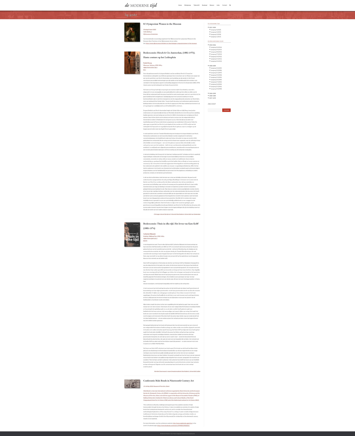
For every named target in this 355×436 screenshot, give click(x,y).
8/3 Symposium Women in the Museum (162, 23)
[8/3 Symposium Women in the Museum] (132, 32)
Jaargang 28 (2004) (216, 79)
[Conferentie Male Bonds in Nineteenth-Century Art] (132, 383)
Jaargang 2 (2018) (216, 34)
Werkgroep (187, 5)
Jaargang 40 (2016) (216, 47)
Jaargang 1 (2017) (216, 36)
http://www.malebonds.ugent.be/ (182, 423)
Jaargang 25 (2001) (216, 86)
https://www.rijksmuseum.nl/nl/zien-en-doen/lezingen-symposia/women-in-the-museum (171, 43)
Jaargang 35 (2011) (216, 59)
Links (218, 5)
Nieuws (212, 5)
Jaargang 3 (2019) (216, 32)
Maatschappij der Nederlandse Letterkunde (184, 433)
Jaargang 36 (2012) (216, 56)
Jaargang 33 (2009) (216, 68)
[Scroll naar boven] (350, 431)
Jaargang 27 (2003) (216, 82)
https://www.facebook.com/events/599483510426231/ (173, 425)
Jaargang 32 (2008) (216, 70)
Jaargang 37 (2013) (216, 54)
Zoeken (226, 110)
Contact (224, 5)
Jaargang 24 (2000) (216, 89)
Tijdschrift (196, 5)
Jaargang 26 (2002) (216, 84)
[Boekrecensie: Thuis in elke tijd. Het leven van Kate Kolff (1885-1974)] (132, 234)
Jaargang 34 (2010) (216, 61)
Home (180, 5)
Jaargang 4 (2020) (216, 29)
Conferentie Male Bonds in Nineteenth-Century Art (168, 380)
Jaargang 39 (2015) (216, 49)
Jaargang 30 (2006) (216, 75)
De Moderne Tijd (168, 433)
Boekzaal (204, 5)
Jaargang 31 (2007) (216, 72)
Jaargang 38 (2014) (216, 52)
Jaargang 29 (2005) (216, 77)
